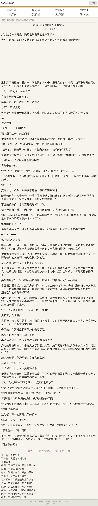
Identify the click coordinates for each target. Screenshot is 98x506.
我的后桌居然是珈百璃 (25, 20)
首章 (30, 451)
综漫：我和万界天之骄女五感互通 (18, 494)
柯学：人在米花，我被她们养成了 (18, 490)
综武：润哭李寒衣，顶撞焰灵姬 (17, 472)
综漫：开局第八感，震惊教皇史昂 (18, 465)
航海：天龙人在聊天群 (12, 469)
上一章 (37, 451)
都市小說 (36, 10)
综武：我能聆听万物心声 (14, 497)
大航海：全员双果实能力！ (15, 476)
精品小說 (12, 10)
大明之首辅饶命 (18, 458)
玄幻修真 (60, 10)
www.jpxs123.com (49, 504)
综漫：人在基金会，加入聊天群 (17, 486)
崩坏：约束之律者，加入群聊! (16, 483)
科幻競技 (12, 14)
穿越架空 (36, 14)
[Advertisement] (49, 61)
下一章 (54, 451)
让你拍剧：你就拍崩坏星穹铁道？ (18, 479)
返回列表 (15, 455)
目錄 (68, 451)
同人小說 (84, 14)
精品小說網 (7, 3)
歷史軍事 (84, 10)
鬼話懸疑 (60, 14)
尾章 (61, 451)
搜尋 (93, 3)
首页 (3, 20)
